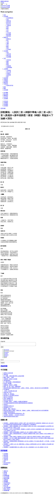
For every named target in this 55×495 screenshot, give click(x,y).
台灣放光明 (6, 484)
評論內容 (3, 341)
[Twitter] (5, 353)
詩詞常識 (5, 456)
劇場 (4, 87)
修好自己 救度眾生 (8, 397)
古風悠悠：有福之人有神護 (10, 379)
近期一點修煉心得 (8, 398)
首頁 (4, 15)
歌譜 (7, 64)
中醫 (7, 43)
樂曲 (7, 63)
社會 (7, 19)
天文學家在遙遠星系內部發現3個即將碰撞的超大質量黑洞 (18, 403)
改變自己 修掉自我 (8, 373)
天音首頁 (8, 60)
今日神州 (8, 49)
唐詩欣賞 (5, 455)
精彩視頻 (8, 36)
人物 (7, 42)
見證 (7, 52)
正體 (2, 108)
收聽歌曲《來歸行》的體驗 (10, 385)
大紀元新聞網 (6, 487)
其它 (7, 76)
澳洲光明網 (6, 478)
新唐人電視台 (6, 488)
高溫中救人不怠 (7, 392)
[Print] (5, 357)
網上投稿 (5, 94)
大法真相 (5, 51)
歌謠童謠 (5, 464)
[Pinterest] (5, 354)
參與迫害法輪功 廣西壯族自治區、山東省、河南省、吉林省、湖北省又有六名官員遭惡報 (25, 388)
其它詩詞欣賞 (6, 462)
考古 (7, 31)
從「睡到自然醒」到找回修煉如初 (12, 382)
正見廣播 (5, 90)
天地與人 (8, 73)
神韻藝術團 (6, 490)
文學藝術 (5, 81)
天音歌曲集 (9, 67)
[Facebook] (6, 349)
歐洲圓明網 (6, 475)
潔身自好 (5, 374)
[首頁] (2, 2)
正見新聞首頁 (9, 18)
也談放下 (5, 404)
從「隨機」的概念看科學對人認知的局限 (13, 376)
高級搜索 (4, 366)
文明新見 (5, 79)
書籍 (4, 88)
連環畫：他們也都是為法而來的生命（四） (14, 413)
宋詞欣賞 (5, 458)
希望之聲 (5, 485)
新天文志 (8, 22)
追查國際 (5, 481)
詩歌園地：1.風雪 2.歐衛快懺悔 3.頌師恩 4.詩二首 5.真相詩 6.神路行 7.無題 (22, 432)
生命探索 (5, 78)
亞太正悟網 (6, 476)
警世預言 (5, 82)
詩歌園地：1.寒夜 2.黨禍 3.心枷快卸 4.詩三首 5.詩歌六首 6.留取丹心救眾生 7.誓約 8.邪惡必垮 (26, 436)
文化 (7, 30)
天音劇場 (8, 66)
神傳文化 (5, 37)
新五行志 (8, 24)
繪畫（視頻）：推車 (8, 377)
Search (2, 359)
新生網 (5, 473)
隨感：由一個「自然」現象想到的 (12, 386)
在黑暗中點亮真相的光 (9, 412)
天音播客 (5, 98)
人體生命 (8, 25)
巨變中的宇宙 (9, 85)
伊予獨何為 (6, 389)
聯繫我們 (5, 95)
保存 (2, 347)
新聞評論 (8, 21)
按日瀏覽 (5, 92)
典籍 (7, 48)
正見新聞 (5, 16)
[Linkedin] (6, 352)
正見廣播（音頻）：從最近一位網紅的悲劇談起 (15, 401)
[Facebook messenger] (8, 351)
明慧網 (5, 472)
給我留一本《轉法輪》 (9, 394)
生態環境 (8, 75)
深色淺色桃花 (6, 380)
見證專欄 (8, 57)
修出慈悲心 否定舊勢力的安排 (11, 395)
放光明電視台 (6, 482)
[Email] (5, 356)
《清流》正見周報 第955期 (10, 391)
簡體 (4, 108)
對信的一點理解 (7, 383)
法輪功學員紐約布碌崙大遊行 (10, 416)
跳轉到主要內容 (5, 1)
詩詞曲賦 (5, 104)
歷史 (7, 40)
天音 (4, 58)
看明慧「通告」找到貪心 (9, 409)
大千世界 (8, 33)
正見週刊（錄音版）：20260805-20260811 (13, 415)
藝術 (7, 28)
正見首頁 (5, 101)
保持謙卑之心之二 (8, 407)
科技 (7, 45)
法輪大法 (5, 470)
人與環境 (5, 69)
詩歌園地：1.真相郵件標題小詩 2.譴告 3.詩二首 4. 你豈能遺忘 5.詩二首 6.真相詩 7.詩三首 (25, 447)
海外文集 (8, 55)
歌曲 (7, 61)
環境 (7, 27)
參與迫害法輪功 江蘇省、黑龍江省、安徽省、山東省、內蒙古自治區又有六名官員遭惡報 (25, 410)
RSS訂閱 (5, 97)
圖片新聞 (8, 34)
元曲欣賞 (5, 459)
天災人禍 (8, 72)
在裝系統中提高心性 (8, 406)
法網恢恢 (5, 479)
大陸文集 (8, 54)
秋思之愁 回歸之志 (8, 400)
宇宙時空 (5, 84)
